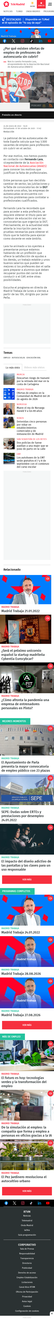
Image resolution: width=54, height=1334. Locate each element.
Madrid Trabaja (25, 389)
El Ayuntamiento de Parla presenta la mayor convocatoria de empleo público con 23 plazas (27, 740)
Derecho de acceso (27, 1273)
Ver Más (27, 879)
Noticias (8, 11)
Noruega (22, 404)
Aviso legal (27, 1301)
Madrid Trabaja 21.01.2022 (25, 589)
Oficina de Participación (27, 1292)
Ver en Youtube (48, 1203)
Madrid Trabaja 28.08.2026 (27, 951)
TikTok (31, 41)
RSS (50, 106)
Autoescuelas (18, 358)
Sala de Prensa (27, 1249)
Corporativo (27, 1244)
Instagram (22, 41)
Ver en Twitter (14, 1203)
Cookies (27, 1306)
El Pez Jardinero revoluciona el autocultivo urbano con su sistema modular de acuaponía (27, 1154)
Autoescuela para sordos (27, 87)
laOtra (27, 1230)
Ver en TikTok (31, 1203)
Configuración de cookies (27, 1311)
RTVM (27, 1211)
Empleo (6, 358)
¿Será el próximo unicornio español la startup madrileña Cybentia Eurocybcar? (25, 629)
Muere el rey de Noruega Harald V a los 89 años (9, 408)
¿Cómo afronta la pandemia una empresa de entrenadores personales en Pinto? (27, 677)
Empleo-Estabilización (27, 1278)
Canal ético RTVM (27, 1287)
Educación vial (33, 358)
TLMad (19, 11)
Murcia (21, 374)
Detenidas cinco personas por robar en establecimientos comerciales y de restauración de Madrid (9, 422)
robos (20, 418)
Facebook (4, 41)
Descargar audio (44, 106)
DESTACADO (13, 19)
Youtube (49, 41)
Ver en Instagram (23, 1203)
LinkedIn (40, 41)
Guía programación (27, 1235)
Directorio (27, 1263)
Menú (50, 4)
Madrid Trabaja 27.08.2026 (27, 992)
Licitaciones (27, 1282)
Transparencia (27, 1258)
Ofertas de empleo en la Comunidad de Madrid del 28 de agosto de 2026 (9, 394)
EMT (19, 454)
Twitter (13, 41)
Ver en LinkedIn (39, 1203)
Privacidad (27, 1297)
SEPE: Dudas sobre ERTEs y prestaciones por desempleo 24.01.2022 (27, 789)
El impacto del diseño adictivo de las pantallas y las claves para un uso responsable (27, 839)
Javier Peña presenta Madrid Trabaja (27, 33)
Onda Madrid (33, 11)
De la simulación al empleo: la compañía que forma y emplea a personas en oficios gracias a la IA (27, 1105)
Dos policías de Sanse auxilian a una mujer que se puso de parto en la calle (9, 443)
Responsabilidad (27, 1254)
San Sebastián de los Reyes (32, 439)
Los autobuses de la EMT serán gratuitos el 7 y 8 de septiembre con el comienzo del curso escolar (9, 458)
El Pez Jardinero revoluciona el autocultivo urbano (24, 1179)
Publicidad (27, 1268)
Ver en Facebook (6, 1203)
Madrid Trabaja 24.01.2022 (27, 910)
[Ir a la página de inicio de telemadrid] (14, 4)
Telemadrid (27, 1221)
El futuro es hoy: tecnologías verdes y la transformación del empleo (27, 1055)
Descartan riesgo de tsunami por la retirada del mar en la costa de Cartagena (9, 379)
